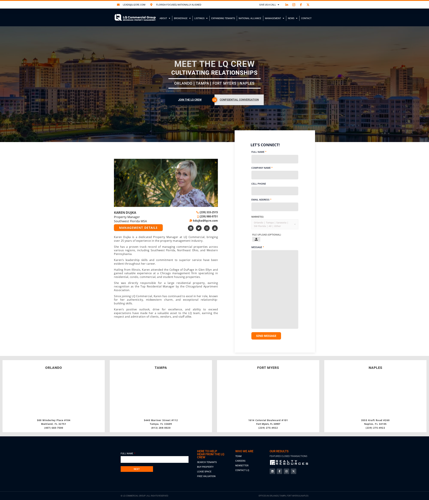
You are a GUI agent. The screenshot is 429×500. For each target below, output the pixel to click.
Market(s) (257, 216)
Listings (199, 18)
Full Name (258, 151)
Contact (306, 18)
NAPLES (375, 368)
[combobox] (254, 224)
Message (257, 247)
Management (273, 18)
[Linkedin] (191, 228)
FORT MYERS (268, 368)
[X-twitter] (293, 471)
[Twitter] (199, 228)
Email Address (261, 199)
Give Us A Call (267, 4)
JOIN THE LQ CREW (190, 99)
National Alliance (250, 18)
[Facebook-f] (279, 471)
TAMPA (161, 368)
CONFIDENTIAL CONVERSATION (239, 99)
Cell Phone (258, 183)
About (163, 18)
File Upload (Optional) (266, 234)
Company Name (262, 167)
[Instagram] (207, 228)
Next (137, 469)
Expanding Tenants (223, 18)
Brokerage (181, 18)
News (291, 18)
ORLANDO (53, 368)
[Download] (215, 228)
